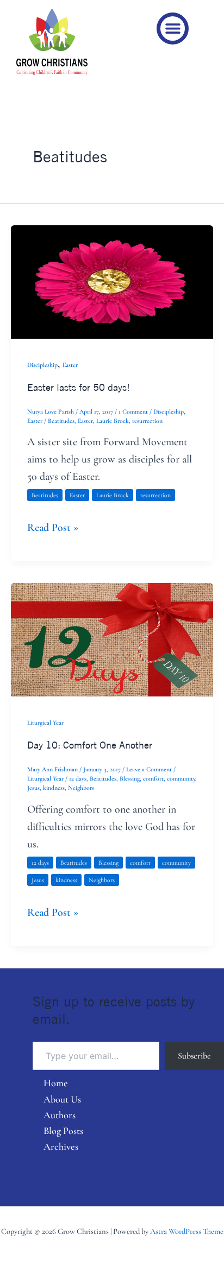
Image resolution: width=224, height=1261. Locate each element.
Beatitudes (61, 420)
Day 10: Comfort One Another (89, 745)
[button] (173, 28)
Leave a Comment (149, 769)
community (181, 778)
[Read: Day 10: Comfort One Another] (112, 638)
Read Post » (52, 526)
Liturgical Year (45, 722)
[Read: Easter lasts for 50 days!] (112, 280)
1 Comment (133, 411)
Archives (60, 1146)
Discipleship (42, 365)
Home (55, 1083)
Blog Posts (63, 1131)
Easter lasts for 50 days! (78, 387)
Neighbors (81, 787)
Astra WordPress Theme (186, 1231)
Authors (59, 1115)
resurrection (147, 420)
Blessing (130, 778)
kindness (54, 787)
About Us (62, 1099)
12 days (77, 778)
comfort (153, 778)
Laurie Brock (112, 420)
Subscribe (194, 1055)
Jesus (33, 787)
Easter (70, 365)
